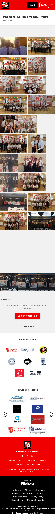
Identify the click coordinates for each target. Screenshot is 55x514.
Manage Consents (35, 500)
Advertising (39, 490)
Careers (15, 493)
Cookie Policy (17, 500)
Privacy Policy (37, 496)
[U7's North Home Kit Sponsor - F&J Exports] (37, 419)
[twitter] (27, 456)
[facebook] (22, 456)
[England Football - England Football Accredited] (17, 430)
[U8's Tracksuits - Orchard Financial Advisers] (17, 419)
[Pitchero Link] (27, 484)
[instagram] (32, 456)
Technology (28, 493)
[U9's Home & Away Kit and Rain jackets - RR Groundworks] (37, 409)
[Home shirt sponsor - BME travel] (37, 399)
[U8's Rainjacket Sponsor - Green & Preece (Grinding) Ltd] (17, 409)
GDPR (40, 493)
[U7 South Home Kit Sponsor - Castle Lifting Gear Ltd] (37, 430)
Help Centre (15, 490)
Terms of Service (19, 496)
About (28, 490)
